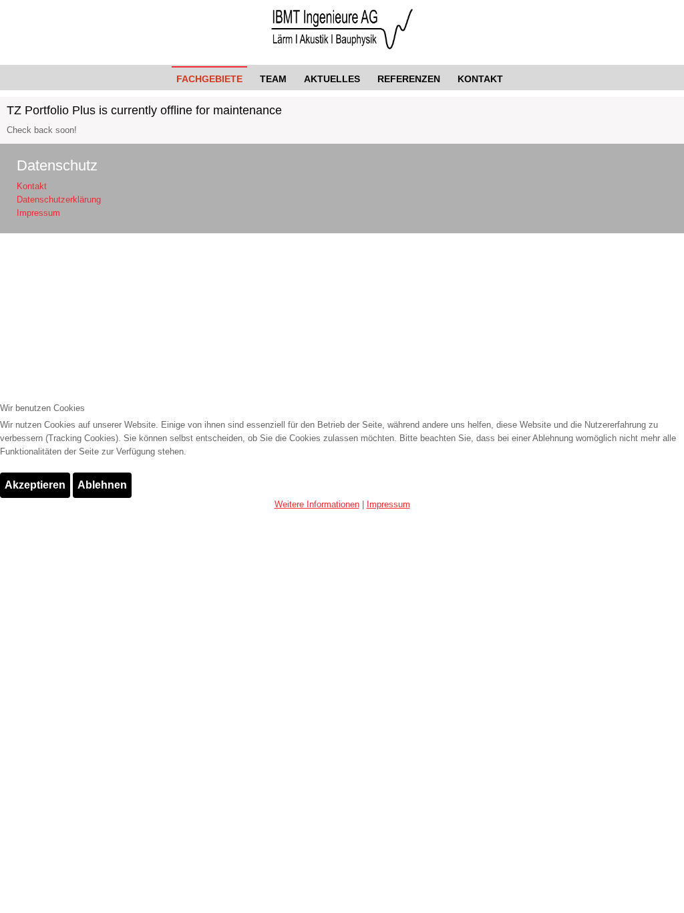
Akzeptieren (35, 485)
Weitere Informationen (317, 504)
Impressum (388, 504)
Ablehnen (102, 485)
